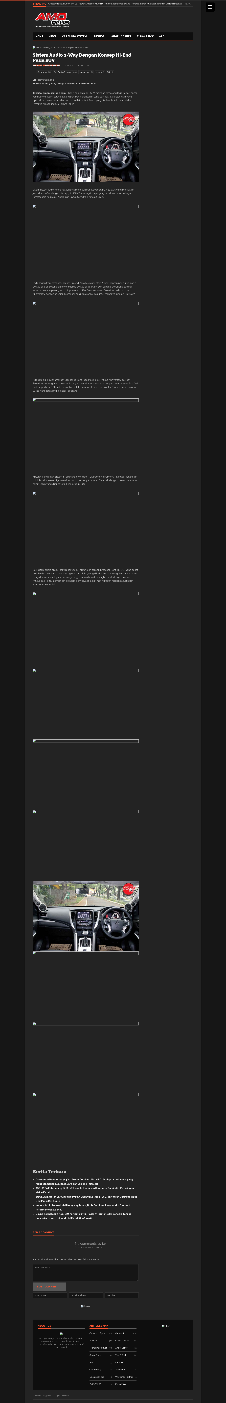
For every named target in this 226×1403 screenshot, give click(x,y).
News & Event (122, 1340)
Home (39, 36)
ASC (161, 36)
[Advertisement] (133, 19)
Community (95, 1370)
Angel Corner (121, 36)
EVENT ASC (95, 1384)
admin (80, 65)
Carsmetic (120, 1362)
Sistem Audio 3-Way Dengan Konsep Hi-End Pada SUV (82, 57)
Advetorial (120, 1370)
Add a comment (43, 1232)
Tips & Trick (145, 36)
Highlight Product (98, 1348)
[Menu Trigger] (210, 7)
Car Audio (37, 65)
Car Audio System (74, 36)
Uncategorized (97, 1377)
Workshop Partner (124, 1377)
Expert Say (120, 1384)
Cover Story (95, 1355)
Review (99, 36)
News (52, 36)
